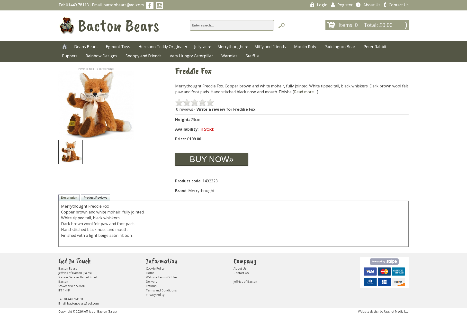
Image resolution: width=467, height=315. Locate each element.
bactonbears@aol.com (123, 5)
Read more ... (305, 91)
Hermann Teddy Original (160, 46)
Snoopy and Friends (144, 56)
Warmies (229, 56)
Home (150, 273)
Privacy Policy (155, 295)
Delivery (151, 282)
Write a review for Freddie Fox (226, 109)
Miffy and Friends (270, 46)
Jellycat (200, 46)
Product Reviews (95, 197)
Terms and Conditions (161, 290)
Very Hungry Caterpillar (191, 56)
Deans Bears (86, 46)
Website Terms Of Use (161, 277)
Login (322, 5)
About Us (371, 5)
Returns (151, 286)
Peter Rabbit (375, 46)
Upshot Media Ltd (396, 311)
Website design (368, 311)
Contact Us (399, 5)
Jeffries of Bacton (245, 282)
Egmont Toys (118, 46)
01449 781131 (78, 5)
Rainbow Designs (101, 56)
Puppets (69, 56)
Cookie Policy (155, 268)
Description (69, 197)
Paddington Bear (339, 46)
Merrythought (230, 46)
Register (345, 5)
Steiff (250, 56)
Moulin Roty (305, 46)
